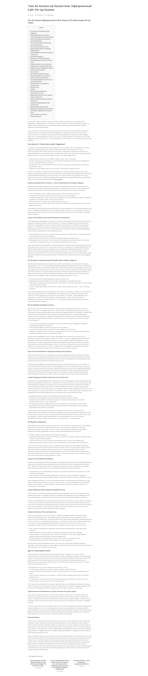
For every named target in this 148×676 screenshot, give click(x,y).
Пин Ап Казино (34, 71)
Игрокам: (32, 89)
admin (31, 15)
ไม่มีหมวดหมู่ (50, 15)
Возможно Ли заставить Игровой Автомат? (41, 108)
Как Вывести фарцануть (36, 56)
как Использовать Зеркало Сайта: (39, 106)
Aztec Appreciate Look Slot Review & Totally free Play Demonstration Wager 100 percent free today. (38, 663)
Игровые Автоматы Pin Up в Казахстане (41, 64)
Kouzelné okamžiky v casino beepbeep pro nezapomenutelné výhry (81, 662)
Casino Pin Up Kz (34, 87)
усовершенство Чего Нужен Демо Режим (41, 66)
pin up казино (59, 179)
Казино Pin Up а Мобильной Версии (40, 58)
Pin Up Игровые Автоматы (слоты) (39, 46)
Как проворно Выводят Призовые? (39, 73)
